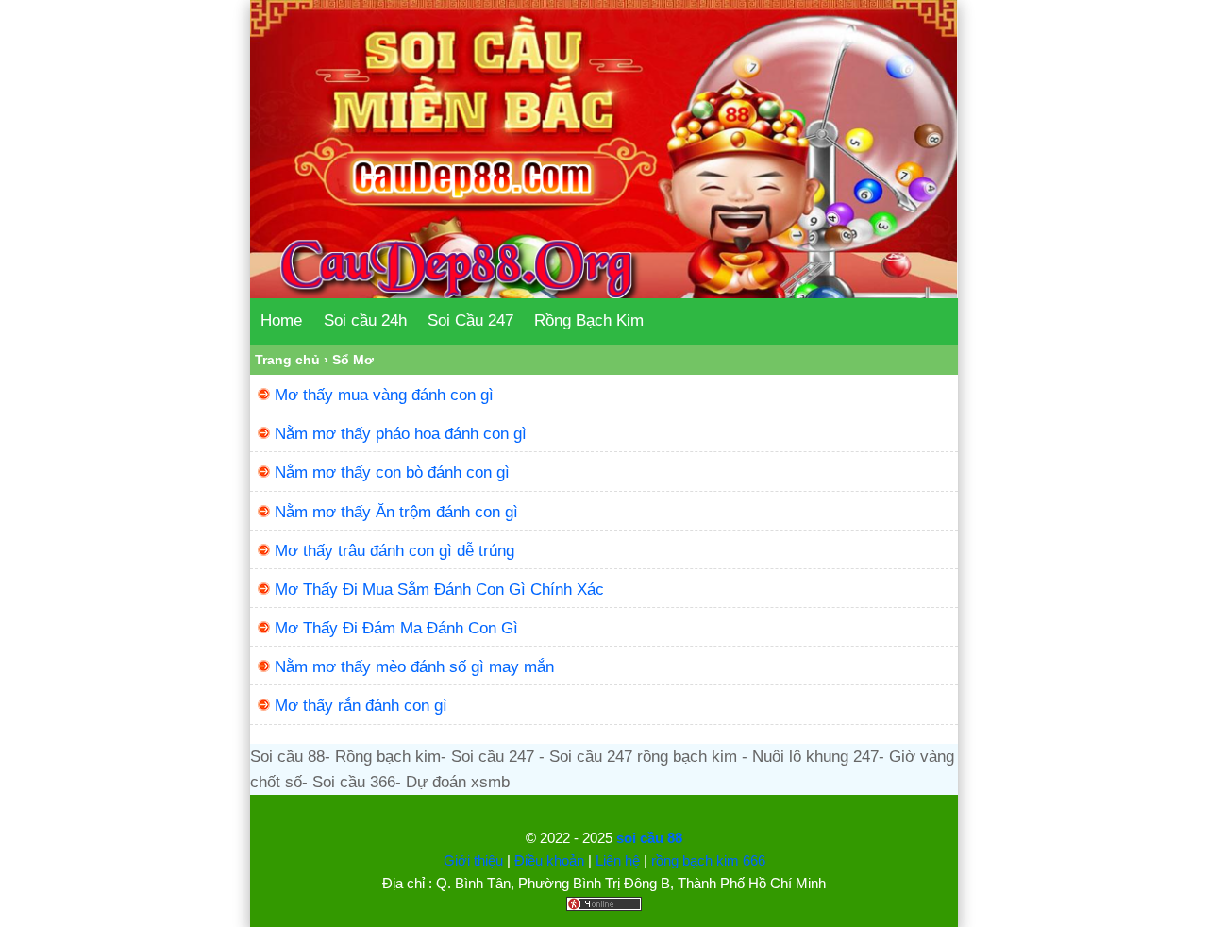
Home (281, 320)
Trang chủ (287, 359)
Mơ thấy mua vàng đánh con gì (384, 395)
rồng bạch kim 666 (708, 860)
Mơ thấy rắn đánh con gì (361, 706)
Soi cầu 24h (365, 320)
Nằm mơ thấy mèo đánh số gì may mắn (414, 667)
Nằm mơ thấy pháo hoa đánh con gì (401, 434)
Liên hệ (618, 860)
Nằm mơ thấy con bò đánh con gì (392, 472)
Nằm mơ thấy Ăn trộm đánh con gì (396, 512)
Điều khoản (549, 860)
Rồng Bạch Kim (589, 320)
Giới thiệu (473, 860)
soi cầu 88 (649, 838)
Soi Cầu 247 (470, 320)
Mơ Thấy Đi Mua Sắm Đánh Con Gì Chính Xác (439, 589)
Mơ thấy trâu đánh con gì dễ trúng (394, 551)
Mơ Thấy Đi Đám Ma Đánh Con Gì (396, 628)
